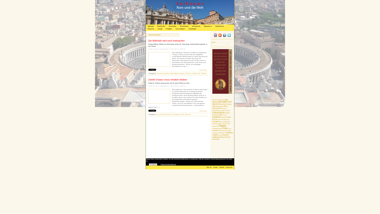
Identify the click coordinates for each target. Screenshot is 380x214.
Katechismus (219, 26)
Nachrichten (161, 26)
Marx (220, 121)
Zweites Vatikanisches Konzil (221, 136)
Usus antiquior (180, 29)
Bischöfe (222, 104)
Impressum (229, 167)
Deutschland (220, 106)
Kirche (214, 119)
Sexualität (228, 130)
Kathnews (223, 117)
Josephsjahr (192, 29)
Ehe (226, 106)
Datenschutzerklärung (168, 164)
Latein (228, 119)
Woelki (220, 135)
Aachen (214, 100)
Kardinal (216, 117)
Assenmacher (161, 73)
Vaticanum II (208, 26)
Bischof (215, 104)
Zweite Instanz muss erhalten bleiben (167, 79)
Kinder (228, 117)
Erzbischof (216, 108)
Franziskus (218, 112)
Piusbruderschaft (217, 128)
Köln (225, 119)
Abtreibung (221, 100)
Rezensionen (184, 26)
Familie (228, 110)
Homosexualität (217, 115)
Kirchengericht (176, 114)
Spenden (221, 167)
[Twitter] (229, 36)
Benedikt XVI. (225, 101)
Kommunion (220, 119)
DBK (213, 106)
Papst (222, 125)
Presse (229, 128)
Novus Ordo (226, 123)
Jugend (224, 115)
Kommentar (172, 26)
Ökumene (151, 29)
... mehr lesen (202, 70)
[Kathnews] (190, 24)
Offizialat (188, 114)
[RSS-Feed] (220, 36)
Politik (225, 128)
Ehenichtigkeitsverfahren (177, 73)
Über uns (209, 167)
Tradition (229, 132)
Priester (215, 130)
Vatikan (215, 135)
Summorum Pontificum (218, 133)
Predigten (169, 29)
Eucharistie (215, 110)
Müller (220, 123)
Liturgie (160, 29)
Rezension (222, 130)
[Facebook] (224, 36)
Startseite (151, 26)
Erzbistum (224, 108)
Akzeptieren (153, 164)
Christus (229, 104)
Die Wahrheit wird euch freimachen (166, 40)
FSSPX (227, 113)
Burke (167, 73)
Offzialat (203, 73)
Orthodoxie (215, 126)
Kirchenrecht (196, 26)
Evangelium (222, 110)
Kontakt (215, 167)
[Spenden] (215, 36)
